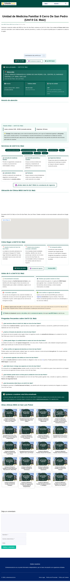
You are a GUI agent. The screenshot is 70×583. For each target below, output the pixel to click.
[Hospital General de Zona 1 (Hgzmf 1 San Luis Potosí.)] (60, 430)
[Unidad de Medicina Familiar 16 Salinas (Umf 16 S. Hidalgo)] (43, 477)
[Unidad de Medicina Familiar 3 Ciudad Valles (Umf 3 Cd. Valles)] (10, 413)
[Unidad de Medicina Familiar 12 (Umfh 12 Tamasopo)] (26, 461)
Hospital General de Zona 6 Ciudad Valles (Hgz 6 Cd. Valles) (27, 420)
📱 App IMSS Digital (50, 61)
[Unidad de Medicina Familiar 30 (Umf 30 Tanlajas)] (10, 477)
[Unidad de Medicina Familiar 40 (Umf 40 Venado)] (43, 446)
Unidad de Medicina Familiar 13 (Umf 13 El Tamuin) (60, 468)
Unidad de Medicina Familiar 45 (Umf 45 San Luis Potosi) (27, 437)
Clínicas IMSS (9, 24)
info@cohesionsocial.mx (43, 399)
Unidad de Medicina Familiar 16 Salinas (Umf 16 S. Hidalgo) (43, 484)
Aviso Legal (42, 577)
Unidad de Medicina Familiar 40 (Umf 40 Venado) (43, 452)
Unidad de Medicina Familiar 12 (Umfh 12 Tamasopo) (26, 468)
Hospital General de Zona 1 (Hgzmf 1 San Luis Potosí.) (60, 436)
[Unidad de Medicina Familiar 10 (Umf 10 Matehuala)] (43, 413)
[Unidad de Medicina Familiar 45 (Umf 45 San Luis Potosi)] (26, 430)
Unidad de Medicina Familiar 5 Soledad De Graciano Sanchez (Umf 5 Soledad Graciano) (60, 420)
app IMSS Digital (53, 313)
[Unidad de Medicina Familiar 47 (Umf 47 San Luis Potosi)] (10, 446)
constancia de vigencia (36, 313)
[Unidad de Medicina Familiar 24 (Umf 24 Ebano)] (60, 446)
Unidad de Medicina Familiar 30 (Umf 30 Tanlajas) (10, 484)
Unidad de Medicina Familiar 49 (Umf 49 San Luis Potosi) (43, 437)
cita (43, 359)
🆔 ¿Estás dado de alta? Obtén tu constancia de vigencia (35, 185)
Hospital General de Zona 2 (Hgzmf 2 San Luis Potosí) (27, 452)
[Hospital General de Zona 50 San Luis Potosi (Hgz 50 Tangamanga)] (10, 430)
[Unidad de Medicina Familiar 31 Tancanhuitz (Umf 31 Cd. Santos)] (60, 477)
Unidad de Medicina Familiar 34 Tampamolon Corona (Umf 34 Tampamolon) (26, 484)
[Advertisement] (35, 43)
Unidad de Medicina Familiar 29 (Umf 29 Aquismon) (43, 468)
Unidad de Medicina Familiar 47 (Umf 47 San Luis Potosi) (10, 453)
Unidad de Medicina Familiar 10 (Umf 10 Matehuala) (43, 420)
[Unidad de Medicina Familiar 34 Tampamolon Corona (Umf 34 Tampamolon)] (26, 477)
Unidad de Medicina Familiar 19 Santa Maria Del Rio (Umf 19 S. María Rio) (10, 468)
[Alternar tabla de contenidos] (43, 56)
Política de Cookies (64, 577)
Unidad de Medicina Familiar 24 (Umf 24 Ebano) (60, 452)
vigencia (39, 296)
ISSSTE (56, 3)
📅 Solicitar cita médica (20, 268)
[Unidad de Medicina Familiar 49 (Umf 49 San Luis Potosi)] (43, 430)
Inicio (2, 24)
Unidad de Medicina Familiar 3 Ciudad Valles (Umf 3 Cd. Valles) (10, 420)
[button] (66, 3)
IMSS (46, 3)
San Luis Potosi (15, 24)
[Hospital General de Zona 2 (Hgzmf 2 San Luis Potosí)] (26, 446)
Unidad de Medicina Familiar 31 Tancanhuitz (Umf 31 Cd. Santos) (60, 484)
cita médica (24, 313)
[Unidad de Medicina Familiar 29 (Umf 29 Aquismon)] (43, 461)
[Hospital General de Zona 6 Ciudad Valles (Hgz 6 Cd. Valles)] (26, 413)
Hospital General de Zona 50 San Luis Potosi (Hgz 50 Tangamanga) (10, 437)
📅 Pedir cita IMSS (19, 60)
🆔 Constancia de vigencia (34, 61)
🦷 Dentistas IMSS (50, 268)
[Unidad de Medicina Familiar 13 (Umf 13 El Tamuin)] (60, 461)
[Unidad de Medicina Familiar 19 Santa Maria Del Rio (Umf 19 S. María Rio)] (10, 461)
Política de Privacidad (51, 577)
